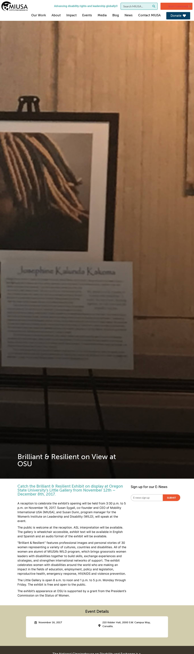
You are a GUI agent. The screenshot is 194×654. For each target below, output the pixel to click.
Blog (115, 15)
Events (87, 15)
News (129, 15)
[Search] (153, 6)
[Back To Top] (186, 645)
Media (102, 15)
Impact (71, 15)
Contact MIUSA (149, 15)
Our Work (38, 15)
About (56, 15)
